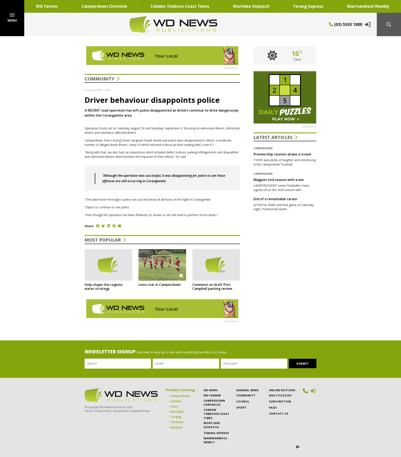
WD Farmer (47, 6)
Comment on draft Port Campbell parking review (212, 286)
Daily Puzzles (280, 395)
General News (247, 390)
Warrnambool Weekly (216, 440)
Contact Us (278, 413)
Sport (241, 407)
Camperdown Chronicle (104, 6)
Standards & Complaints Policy (131, 411)
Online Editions (282, 390)
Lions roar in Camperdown (159, 284)
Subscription (280, 401)
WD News (211, 390)
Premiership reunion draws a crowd (282, 154)
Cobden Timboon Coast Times (180, 6)
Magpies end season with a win (279, 179)
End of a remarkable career (275, 199)
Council (243, 401)
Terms (88, 411)
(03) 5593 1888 (347, 24)
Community (99, 78)
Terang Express (308, 6)
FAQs (273, 407)
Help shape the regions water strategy (104, 286)
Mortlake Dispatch (251, 6)
